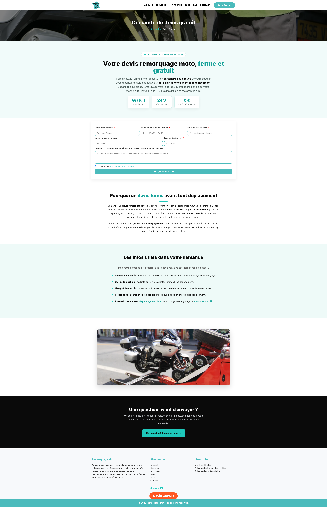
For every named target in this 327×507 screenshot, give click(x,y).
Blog (188, 5)
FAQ (195, 5)
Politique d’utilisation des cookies (210, 468)
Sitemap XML (157, 488)
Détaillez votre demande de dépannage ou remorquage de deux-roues (129, 148)
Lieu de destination (173, 138)
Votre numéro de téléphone (154, 128)
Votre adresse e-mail (197, 128)
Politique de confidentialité (207, 471)
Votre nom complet (104, 128)
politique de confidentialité (121, 166)
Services (161, 5)
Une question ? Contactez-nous (162, 433)
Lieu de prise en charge (106, 138)
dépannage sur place (150, 301)
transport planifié (203, 301)
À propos (177, 5)
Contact (205, 5)
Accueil (148, 5)
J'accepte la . (116, 166)
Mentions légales (203, 465)
